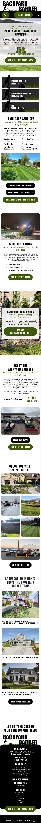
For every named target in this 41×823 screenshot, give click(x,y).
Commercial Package (20, 773)
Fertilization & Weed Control (20, 769)
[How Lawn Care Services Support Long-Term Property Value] (20, 679)
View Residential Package (20, 185)
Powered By (28, 820)
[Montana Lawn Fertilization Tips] (20, 643)
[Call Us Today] (5, 15)
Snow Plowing (21, 52)
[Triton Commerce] (20, 739)
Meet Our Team (20, 439)
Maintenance (20, 785)
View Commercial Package (20, 192)
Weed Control (27, 139)
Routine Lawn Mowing (9, 140)
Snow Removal (13, 264)
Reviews (20, 795)
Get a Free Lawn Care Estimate (20, 199)
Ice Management (14, 268)
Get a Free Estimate (20, 277)
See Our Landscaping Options (20, 331)
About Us (20, 790)
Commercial (22, 54)
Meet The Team (20, 793)
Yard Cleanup (20, 771)
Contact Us (21, 760)
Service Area (20, 797)
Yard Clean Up (27, 144)
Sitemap (8, 820)
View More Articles (20, 701)
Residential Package (20, 775)
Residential (12, 54)
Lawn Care (21, 48)
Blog (20, 802)
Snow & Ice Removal (20, 779)
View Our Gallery (20, 565)
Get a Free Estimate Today (20, 60)
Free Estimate (23, 14)
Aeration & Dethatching (9, 148)
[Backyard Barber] (20, 6)
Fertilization (9, 144)
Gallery (20, 801)
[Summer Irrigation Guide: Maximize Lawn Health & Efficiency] (20, 607)
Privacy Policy (17, 820)
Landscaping (21, 50)
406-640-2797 (21, 758)
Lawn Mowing (20, 767)
